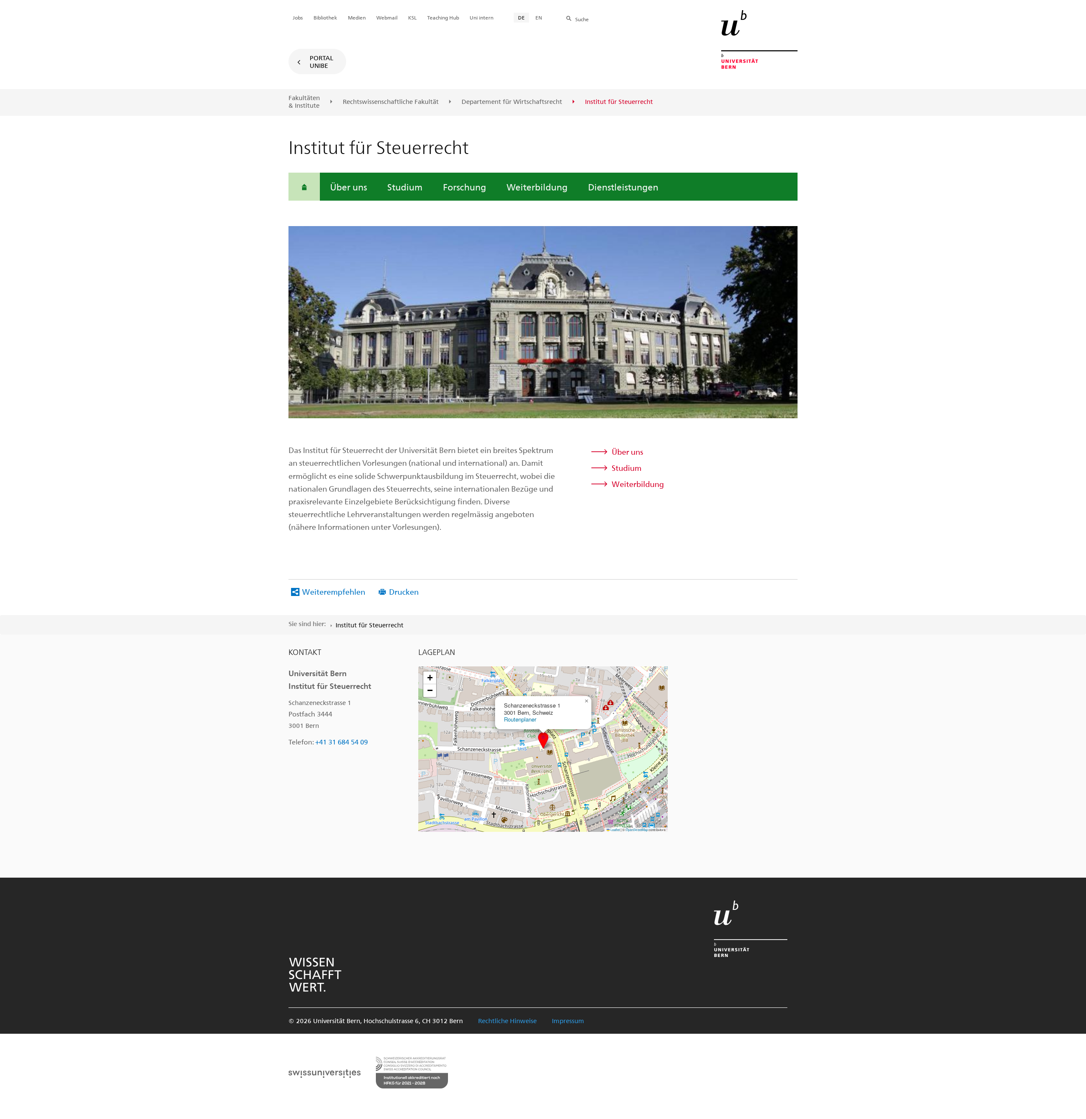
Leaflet (615, 829)
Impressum (568, 1020)
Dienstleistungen (623, 187)
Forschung (464, 187)
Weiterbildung (537, 187)
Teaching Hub (443, 17)
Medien (357, 17)
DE (521, 17)
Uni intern (481, 17)
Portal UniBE (321, 61)
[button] (543, 740)
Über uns (348, 187)
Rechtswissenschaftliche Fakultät (391, 102)
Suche (582, 19)
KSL (412, 17)
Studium (405, 187)
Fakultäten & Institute (304, 101)
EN (538, 17)
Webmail (386, 17)
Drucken (404, 591)
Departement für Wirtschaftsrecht (512, 102)
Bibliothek (325, 17)
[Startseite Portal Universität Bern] (759, 39)
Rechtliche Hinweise (507, 1020)
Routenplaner (520, 719)
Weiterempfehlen (333, 591)
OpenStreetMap (637, 829)
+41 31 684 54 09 (341, 741)
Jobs (298, 17)
